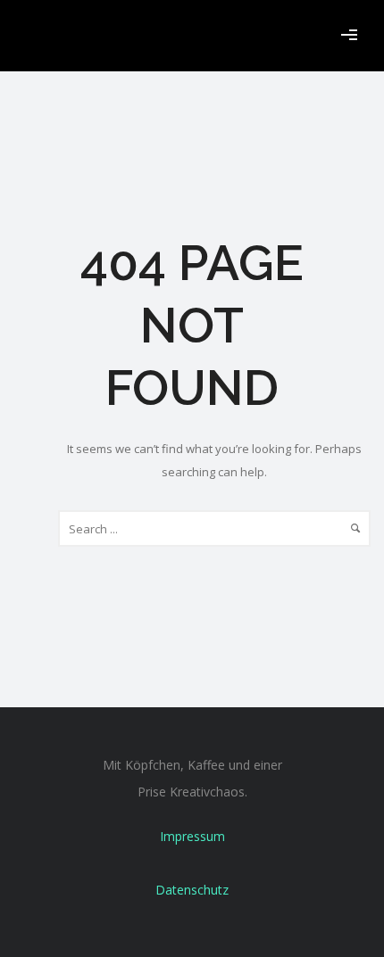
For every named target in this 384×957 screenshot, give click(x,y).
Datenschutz (192, 889)
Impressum (192, 836)
